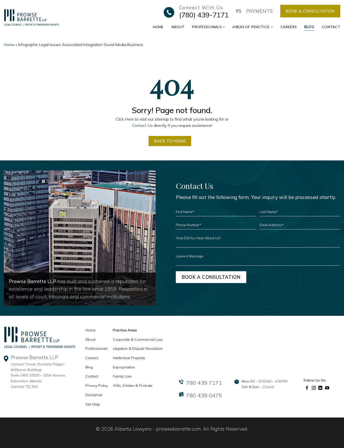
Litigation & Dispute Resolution (138, 348)
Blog (309, 27)
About (177, 27)
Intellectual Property (129, 358)
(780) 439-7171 (204, 15)
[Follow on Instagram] (314, 387)
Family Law (122, 376)
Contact (331, 27)
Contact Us (142, 125)
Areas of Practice (250, 27)
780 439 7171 (204, 382)
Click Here (125, 119)
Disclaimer (93, 395)
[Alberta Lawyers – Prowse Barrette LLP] (31, 17)
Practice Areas (125, 330)
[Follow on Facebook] (307, 387)
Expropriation (124, 367)
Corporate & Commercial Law (138, 339)
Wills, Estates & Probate (132, 385)
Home (158, 27)
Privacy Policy (96, 385)
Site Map (92, 404)
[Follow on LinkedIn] (320, 387)
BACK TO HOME (170, 141)
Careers (289, 27)
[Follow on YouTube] (327, 387)
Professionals (207, 27)
